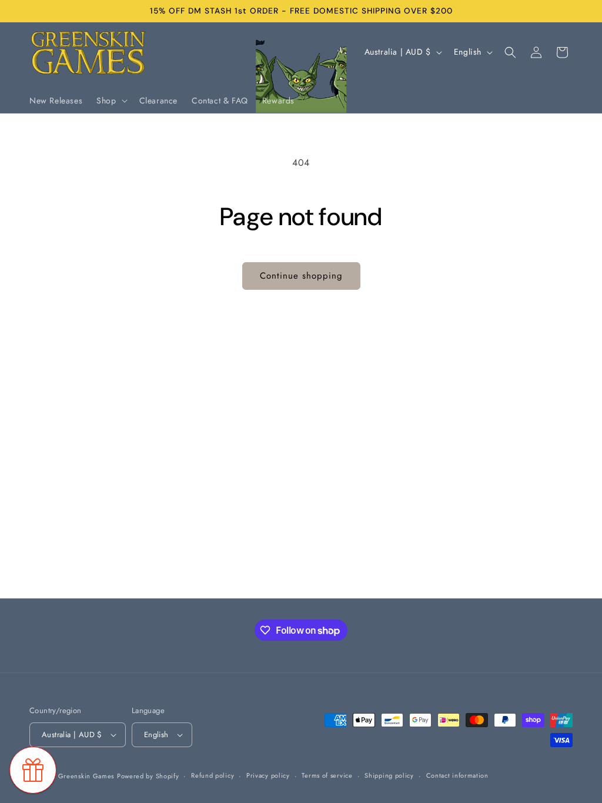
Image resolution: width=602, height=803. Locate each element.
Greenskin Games (86, 776)
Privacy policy (268, 775)
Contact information (457, 775)
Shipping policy (389, 775)
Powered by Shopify (148, 776)
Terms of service (327, 775)
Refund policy (212, 775)
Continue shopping (301, 275)
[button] (110, 100)
